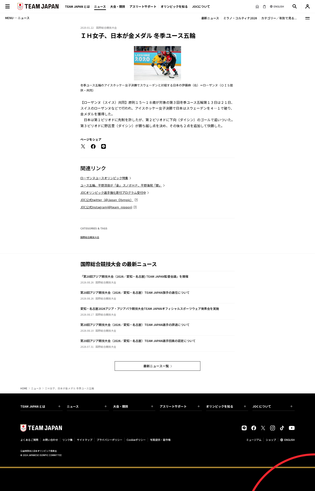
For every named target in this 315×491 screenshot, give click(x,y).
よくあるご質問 (29, 439)
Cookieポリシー (136, 439)
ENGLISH (289, 439)
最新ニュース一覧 (156, 366)
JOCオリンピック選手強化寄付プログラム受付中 (113, 192)
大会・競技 (120, 406)
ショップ (271, 439)
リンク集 (67, 439)
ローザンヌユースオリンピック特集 (104, 178)
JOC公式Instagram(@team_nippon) (106, 207)
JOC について (261, 406)
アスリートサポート (142, 6)
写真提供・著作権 (160, 439)
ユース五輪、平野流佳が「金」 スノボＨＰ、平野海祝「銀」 (121, 185)
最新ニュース (210, 18)
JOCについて (201, 6)
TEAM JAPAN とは (32, 406)
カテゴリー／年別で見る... (279, 18)
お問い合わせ (50, 439)
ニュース (100, 6)
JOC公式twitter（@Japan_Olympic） (106, 200)
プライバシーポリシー (109, 439)
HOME (23, 388)
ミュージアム (253, 439)
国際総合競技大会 (89, 237)
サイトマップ (84, 439)
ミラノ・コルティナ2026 (240, 18)
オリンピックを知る (174, 6)
